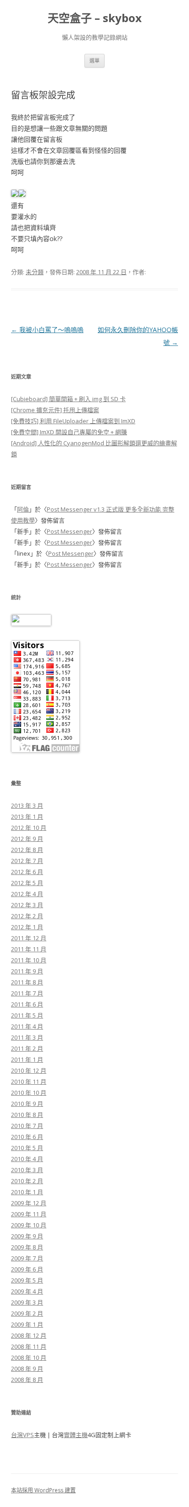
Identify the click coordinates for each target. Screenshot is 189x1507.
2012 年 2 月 (27, 916)
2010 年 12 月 (28, 1070)
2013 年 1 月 (27, 816)
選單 (94, 60)
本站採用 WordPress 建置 (43, 1490)
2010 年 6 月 (27, 1137)
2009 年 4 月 (27, 1291)
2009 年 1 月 (27, 1324)
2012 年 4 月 (27, 894)
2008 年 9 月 (27, 1368)
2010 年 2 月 (27, 1181)
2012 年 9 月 (27, 838)
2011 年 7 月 (27, 993)
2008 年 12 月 (28, 1335)
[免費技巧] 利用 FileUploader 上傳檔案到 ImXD (73, 421)
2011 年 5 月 (27, 1015)
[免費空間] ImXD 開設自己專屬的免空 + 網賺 (69, 432)
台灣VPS (22, 1435)
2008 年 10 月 (28, 1357)
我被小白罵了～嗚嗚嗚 (47, 329)
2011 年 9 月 (27, 971)
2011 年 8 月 (27, 982)
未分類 (35, 272)
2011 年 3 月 (27, 1037)
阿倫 (23, 509)
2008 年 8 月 (27, 1379)
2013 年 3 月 (27, 805)
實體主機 (76, 1435)
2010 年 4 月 (27, 1159)
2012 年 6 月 (27, 872)
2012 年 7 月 (27, 861)
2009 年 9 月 (27, 1236)
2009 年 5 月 (27, 1280)
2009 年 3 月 (27, 1302)
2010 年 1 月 (27, 1192)
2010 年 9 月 (27, 1103)
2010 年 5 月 (27, 1148)
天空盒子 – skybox (95, 18)
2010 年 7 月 (27, 1126)
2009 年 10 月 (28, 1225)
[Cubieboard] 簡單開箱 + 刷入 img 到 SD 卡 (68, 399)
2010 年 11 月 (28, 1081)
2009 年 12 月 (28, 1203)
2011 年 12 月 (28, 938)
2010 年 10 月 (28, 1092)
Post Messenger (69, 531)
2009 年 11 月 (28, 1214)
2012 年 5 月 (27, 883)
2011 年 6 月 (27, 1004)
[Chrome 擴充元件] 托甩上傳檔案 (55, 410)
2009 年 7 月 (27, 1258)
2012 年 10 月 (28, 827)
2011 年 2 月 (27, 1048)
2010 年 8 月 (27, 1114)
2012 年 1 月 (27, 927)
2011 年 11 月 (28, 949)
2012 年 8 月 (27, 850)
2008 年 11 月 (28, 1346)
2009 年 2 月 (27, 1313)
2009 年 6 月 (27, 1269)
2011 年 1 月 (27, 1059)
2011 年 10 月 (28, 960)
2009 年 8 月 (27, 1247)
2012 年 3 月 (27, 905)
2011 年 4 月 (27, 1026)
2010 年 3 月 (27, 1170)
